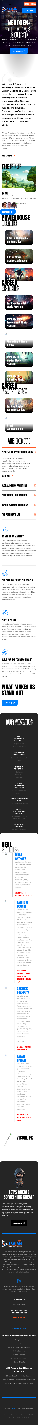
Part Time (13, 298)
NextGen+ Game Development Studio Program (17, 322)
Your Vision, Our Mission (14, 495)
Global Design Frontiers (14, 485)
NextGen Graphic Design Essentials (16, 408)
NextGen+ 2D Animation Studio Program (15, 379)
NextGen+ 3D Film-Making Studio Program (16, 360)
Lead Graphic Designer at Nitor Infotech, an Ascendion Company (24, 974)
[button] (10, 5)
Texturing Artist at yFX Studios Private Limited (24, 1117)
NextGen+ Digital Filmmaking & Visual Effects (17, 341)
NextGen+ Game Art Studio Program (16, 305)
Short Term (14, 401)
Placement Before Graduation (17, 452)
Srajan (14, 1408)
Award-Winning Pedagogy (15, 505)
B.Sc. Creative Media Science (17, 277)
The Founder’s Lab (11, 514)
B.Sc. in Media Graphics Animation (17, 258)
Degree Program (16, 233)
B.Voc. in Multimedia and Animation (17, 239)
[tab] (19, 452)
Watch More (6, 476)
